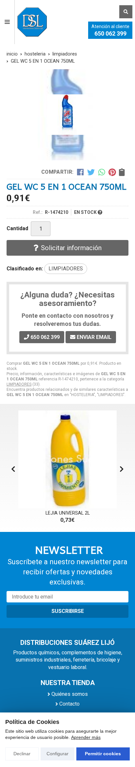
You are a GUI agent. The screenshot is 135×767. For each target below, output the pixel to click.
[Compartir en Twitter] (91, 172)
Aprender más (86, 737)
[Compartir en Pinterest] (112, 172)
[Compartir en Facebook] (80, 172)
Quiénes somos (69, 694)
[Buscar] (125, 11)
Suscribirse (67, 611)
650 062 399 (110, 33)
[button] (121, 469)
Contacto (69, 704)
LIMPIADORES (19, 384)
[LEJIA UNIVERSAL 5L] (73, 459)
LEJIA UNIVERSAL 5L (72, 513)
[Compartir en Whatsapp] (101, 172)
